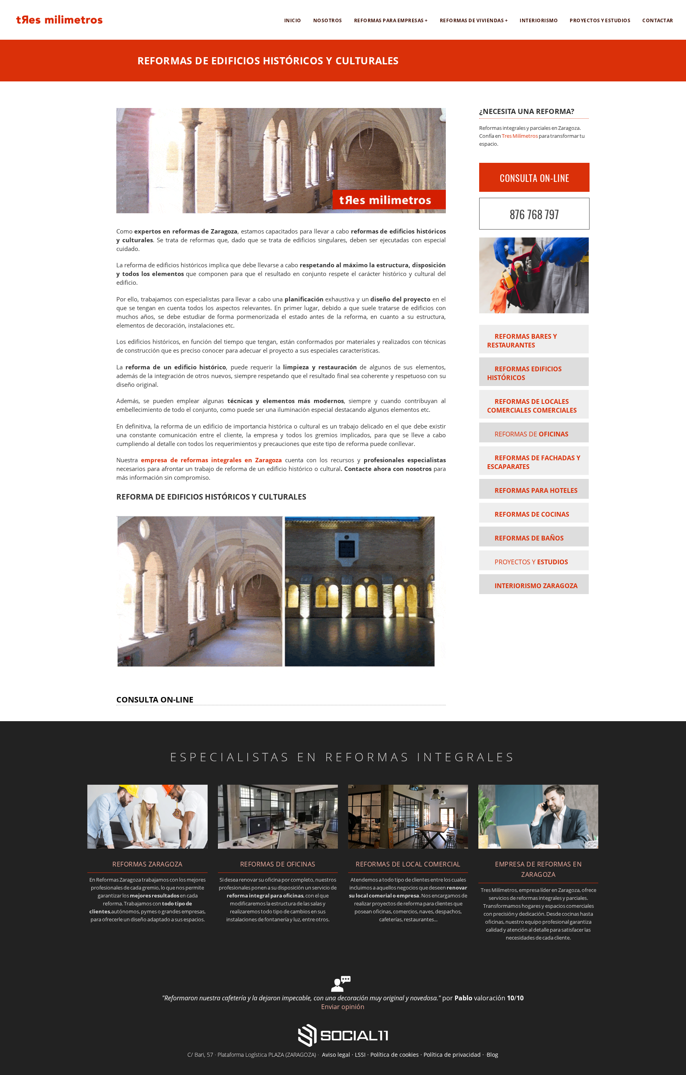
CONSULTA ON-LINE (534, 178)
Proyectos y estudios (600, 20)
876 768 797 (534, 214)
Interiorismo (539, 20)
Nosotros (327, 20)
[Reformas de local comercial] (408, 846)
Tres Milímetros (520, 135)
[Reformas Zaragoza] (147, 846)
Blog (492, 1054)
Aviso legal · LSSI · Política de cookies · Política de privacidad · (404, 1054)
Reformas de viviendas (472, 20)
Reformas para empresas (389, 20)
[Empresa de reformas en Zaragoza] (52, 26)
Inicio (292, 20)
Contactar (657, 20)
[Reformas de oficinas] (278, 846)
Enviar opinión (342, 1006)
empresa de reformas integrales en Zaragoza (211, 460)
